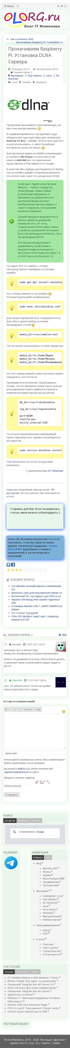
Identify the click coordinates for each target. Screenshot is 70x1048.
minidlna (26, 82)
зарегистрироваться (16, 772)
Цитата (28, 709)
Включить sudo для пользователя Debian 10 (36, 592)
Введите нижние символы (19, 777)
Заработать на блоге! (20, 994)
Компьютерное (52, 919)
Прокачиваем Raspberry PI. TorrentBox (37, 42)
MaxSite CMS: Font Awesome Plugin (27, 1004)
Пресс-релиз (51, 947)
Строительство (52, 951)
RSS (64, 635)
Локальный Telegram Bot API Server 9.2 (30, 984)
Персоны (48, 944)
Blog (39, 863)
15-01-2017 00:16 (37, 680)
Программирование (48, 925)
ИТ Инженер (55, 470)
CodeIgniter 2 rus (53, 895)
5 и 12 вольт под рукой (24, 612)
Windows (49, 912)
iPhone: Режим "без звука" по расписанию (32, 981)
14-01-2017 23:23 (35, 644)
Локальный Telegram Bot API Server (28, 991)
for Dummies (51, 902)
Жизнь (47, 871)
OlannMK (17, 680)
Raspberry (41, 82)
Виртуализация (52, 916)
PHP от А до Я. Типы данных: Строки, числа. (33, 1008)
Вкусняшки (17, 75)
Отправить (11, 794)
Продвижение (52, 881)
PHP (46, 933)
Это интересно (52, 954)
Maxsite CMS (51, 868)
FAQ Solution (35, 75)
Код (38, 709)
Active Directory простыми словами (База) (31, 987)
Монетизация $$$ (54, 878)
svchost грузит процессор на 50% (27, 1011)
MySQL (47, 930)
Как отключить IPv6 (22, 39)
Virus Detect (50, 909)
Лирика (48, 875)
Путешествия (51, 885)
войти (21, 768)
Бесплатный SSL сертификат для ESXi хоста (36, 596)
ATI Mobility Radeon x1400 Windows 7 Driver (33, 977)
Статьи (41, 939)
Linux (49, 75)
